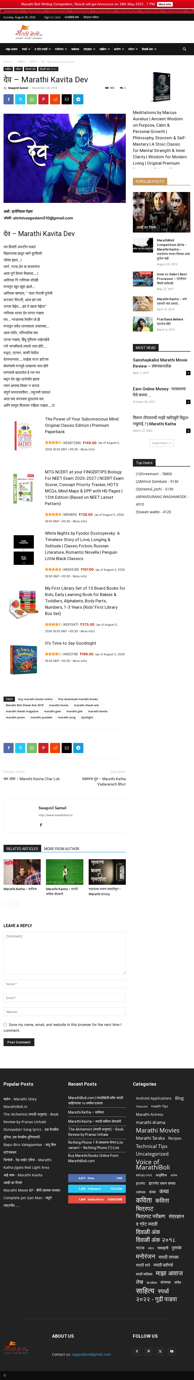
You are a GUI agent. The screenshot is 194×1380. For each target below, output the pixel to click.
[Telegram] (78, 99)
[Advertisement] (131, 32)
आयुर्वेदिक (161, 1175)
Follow (116, 1189)
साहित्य (103, 49)
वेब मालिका (152, 1283)
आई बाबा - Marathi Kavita (23, 1175)
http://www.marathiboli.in (55, 815)
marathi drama (150, 1122)
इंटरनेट (140, 1183)
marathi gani (52, 711)
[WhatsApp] (32, 99)
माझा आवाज (11, 49)
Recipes (174, 1138)
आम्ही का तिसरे (146, 227)
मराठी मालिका (144, 1274)
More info (87, 449)
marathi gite (74, 711)
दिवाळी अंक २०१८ (48, 69)
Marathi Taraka (150, 1138)
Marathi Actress (149, 1114)
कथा (152, 1192)
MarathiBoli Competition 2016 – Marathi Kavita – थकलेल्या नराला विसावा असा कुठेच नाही (173, 249)
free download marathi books (78, 699)
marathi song (67, 717)
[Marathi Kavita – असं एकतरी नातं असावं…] (143, 304)
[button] (184, 49)
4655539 (71, 569)
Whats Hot (144, 1175)
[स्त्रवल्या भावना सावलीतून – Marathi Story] (107, 872)
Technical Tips (151, 1146)
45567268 (72, 443)
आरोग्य (117, 49)
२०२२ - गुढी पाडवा (156, 1298)
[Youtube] (172, 1352)
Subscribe (115, 1199)
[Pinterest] (43, 99)
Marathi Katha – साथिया (20, 889)
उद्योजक (75, 49)
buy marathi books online (35, 699)
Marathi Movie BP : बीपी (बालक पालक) (32, 1190)
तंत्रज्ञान (88, 49)
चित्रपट (145, 1208)
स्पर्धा (24, 49)
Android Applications (154, 1098)
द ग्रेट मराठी (41, 49)
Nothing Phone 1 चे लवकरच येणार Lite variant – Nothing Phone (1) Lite (95, 1145)
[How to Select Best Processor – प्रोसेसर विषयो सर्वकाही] (143, 279)
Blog (179, 1098)
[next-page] (15, 904)
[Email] (67, 99)
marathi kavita (97, 711)
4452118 (70, 654)
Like (119, 1178)
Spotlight (87, 717)
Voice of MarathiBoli (153, 1164)
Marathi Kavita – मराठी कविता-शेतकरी (94, 1121)
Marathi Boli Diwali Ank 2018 (24, 705)
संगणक (165, 1282)
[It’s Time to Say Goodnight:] (24, 662)
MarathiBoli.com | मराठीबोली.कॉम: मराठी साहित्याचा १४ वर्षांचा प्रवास (95, 1100)
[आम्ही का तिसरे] (161, 212)
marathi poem (15, 717)
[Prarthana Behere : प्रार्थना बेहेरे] (143, 324)
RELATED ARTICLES (22, 849)
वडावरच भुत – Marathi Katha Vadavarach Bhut (104, 782)
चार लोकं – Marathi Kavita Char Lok (32, 779)
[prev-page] (7, 904)
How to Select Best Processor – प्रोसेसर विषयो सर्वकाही (172, 278)
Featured (142, 1106)
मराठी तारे (143, 1265)
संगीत (177, 1282)
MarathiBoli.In (16, 1106)
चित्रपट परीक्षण (91, 17)
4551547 (70, 624)
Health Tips (159, 1106)
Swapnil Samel (18, 88)
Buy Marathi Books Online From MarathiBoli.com (93, 1158)
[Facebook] (9, 99)
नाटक (140, 1248)
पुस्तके (177, 1247)
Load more (159, 443)
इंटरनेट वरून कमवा (162, 1183)
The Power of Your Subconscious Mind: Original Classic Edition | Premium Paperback (82, 425)
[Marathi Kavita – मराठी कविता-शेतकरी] (64, 872)
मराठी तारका (169, 1257)
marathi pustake (41, 717)
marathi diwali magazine (22, 711)
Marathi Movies (157, 1130)
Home (8, 62)
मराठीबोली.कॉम (72, 17)
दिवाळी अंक (147, 49)
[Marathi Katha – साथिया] (22, 872)
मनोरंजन (59, 49)
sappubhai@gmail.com (91, 1354)
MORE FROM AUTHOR (61, 849)
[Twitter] (20, 99)
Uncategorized (152, 1154)
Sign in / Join (52, 17)
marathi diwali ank (86, 705)
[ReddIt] (55, 99)
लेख (139, 1282)
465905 (70, 514)
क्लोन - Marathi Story (20, 1099)
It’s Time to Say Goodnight (70, 643)
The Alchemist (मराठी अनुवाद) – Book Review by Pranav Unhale (96, 1132)
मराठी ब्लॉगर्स (163, 1265)
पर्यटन (131, 49)
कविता (33, 62)
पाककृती (162, 1247)
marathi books (58, 705)
